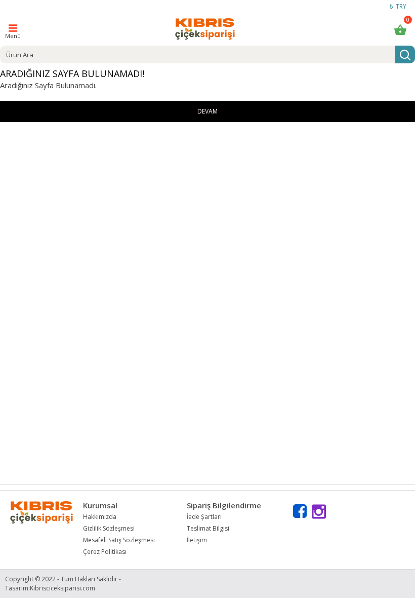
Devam (207, 111)
